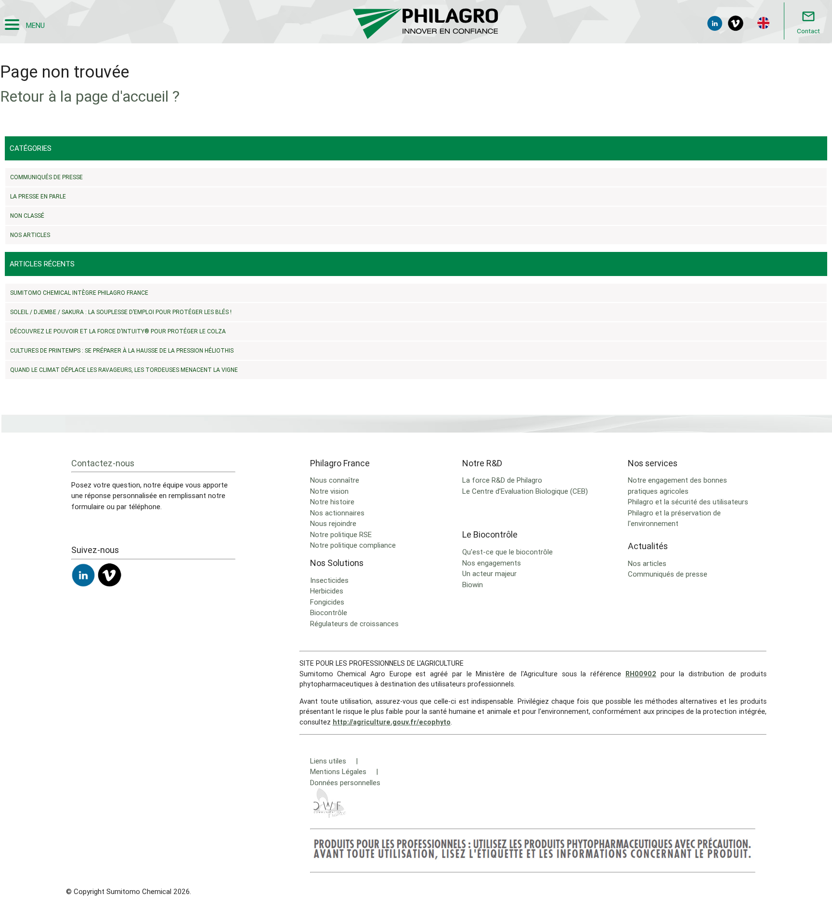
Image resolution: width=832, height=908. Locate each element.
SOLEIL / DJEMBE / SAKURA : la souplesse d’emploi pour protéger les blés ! (121, 312)
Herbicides (326, 590)
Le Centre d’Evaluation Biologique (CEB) (525, 491)
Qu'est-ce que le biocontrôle (507, 551)
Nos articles (30, 234)
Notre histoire (332, 501)
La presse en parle (38, 196)
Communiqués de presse (46, 177)
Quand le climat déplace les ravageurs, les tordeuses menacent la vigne (124, 369)
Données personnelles (345, 782)
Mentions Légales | (344, 771)
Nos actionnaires (337, 512)
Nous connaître (334, 480)
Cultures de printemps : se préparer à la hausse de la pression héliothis (122, 350)
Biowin (472, 584)
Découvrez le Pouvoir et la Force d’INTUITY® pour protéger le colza (118, 331)
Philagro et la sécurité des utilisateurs (688, 501)
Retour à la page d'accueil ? (90, 96)
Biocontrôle (328, 612)
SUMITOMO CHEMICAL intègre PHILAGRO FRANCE (79, 292)
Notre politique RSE (341, 534)
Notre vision (329, 491)
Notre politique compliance (353, 545)
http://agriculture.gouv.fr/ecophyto (392, 722)
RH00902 (640, 674)
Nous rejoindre (333, 523)
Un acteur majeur (489, 573)
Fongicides (327, 601)
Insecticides (329, 580)
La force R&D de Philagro (502, 480)
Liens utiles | (334, 760)
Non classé (27, 215)
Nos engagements (491, 562)
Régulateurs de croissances (354, 623)
